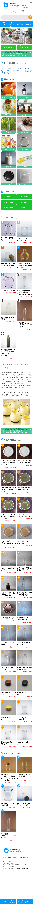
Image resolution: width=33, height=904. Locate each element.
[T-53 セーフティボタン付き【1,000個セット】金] (8, 478)
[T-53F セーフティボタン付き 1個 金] (24, 505)
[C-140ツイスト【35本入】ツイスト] (24, 229)
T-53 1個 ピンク (7, 618)
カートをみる (22, 12)
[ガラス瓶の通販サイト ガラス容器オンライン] (16, 7)
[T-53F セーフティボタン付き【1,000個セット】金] (8, 505)
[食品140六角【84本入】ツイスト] (8, 732)
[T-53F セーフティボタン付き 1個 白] (24, 451)
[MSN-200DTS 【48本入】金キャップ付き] (8, 254)
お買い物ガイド (11, 25)
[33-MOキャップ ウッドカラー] (8, 683)
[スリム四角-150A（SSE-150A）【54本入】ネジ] (24, 310)
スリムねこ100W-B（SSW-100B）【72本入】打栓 (24, 265)
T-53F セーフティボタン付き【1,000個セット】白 (8, 462)
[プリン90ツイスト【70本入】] (24, 707)
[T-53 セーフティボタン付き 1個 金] (24, 478)
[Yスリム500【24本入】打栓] (8, 658)
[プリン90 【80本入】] (8, 228)
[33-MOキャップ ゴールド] (8, 707)
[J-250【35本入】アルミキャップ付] (24, 658)
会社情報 (20, 24)
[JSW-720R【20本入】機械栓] (8, 633)
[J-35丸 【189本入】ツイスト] (8, 558)
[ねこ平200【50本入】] (8, 281)
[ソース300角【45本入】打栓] (24, 633)
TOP (3, 24)
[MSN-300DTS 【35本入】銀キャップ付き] (24, 793)
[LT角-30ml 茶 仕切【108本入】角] (8, 583)
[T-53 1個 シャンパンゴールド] (24, 531)
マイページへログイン (13, 12)
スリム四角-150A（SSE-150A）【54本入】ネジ (24, 325)
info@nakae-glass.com (22, 868)
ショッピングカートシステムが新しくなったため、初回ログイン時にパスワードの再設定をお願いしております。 (16, 71)
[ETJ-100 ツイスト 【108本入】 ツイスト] (24, 765)
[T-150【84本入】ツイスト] (24, 732)
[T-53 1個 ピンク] (8, 608)
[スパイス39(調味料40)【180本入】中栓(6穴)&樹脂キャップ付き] (24, 281)
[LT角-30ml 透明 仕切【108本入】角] (24, 558)
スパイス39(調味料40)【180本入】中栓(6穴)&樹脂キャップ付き (24, 292)
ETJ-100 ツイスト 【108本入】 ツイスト (24, 776)
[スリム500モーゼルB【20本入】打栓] (24, 608)
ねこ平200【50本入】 (8, 290)
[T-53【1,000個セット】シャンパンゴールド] (8, 531)
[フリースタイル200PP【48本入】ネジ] (24, 583)
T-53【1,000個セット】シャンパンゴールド (8, 543)
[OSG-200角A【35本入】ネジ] (8, 307)
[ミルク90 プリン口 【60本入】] (8, 793)
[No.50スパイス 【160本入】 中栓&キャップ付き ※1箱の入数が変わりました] (8, 765)
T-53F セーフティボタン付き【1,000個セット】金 (8, 516)
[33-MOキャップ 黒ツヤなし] (24, 683)
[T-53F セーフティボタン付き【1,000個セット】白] (8, 451)
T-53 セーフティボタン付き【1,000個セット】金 (8, 489)
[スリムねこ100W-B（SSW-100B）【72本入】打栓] (24, 254)
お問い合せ (28, 24)
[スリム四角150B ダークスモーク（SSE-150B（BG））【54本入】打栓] (8, 340)
